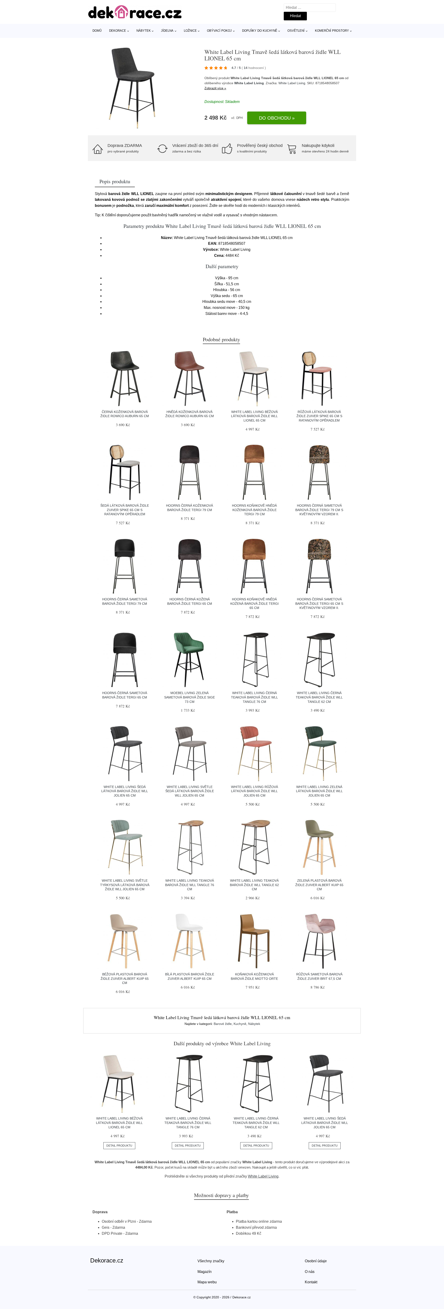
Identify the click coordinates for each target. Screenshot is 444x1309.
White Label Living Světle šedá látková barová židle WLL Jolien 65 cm (189, 791)
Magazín (204, 1272)
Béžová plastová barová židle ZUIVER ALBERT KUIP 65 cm (125, 978)
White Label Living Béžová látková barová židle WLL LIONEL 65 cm (254, 416)
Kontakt (311, 1282)
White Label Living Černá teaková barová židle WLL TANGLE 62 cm (319, 697)
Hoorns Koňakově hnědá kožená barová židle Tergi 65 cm (254, 603)
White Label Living (249, 83)
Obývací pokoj (219, 30)
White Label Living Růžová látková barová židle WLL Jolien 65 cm (254, 791)
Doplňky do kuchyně (259, 30)
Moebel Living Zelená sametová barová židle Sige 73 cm (189, 697)
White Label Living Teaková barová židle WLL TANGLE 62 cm (254, 885)
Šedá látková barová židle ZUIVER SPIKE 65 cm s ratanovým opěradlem (124, 510)
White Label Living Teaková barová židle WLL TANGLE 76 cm (189, 885)
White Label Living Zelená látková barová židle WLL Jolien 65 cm (319, 791)
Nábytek (143, 30)
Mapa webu (207, 1282)
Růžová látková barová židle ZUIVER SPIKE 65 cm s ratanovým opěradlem (319, 416)
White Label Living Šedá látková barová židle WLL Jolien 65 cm (124, 791)
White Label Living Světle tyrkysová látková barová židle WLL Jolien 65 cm (124, 885)
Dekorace (117, 30)
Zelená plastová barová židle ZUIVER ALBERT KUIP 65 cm (319, 885)
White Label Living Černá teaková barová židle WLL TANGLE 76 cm (254, 697)
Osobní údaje (316, 1261)
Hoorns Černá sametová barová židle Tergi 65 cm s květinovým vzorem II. (319, 603)
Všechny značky (210, 1261)
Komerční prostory (332, 30)
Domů (97, 30)
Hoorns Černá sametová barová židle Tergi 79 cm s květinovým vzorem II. (319, 510)
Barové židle (223, 1024)
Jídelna (167, 30)
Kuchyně (240, 1024)
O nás (309, 1272)
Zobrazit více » (215, 88)
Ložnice (190, 30)
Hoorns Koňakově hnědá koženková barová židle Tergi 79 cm (254, 510)
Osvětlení (296, 30)
